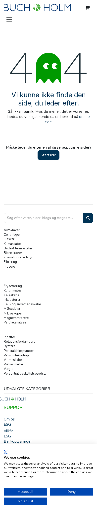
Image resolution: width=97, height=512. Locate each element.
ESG (7, 424)
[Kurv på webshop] (87, 7)
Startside (48, 155)
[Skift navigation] (9, 19)
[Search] (88, 218)
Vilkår (8, 430)
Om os (9, 419)
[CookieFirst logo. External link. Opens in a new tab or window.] (5, 452)
